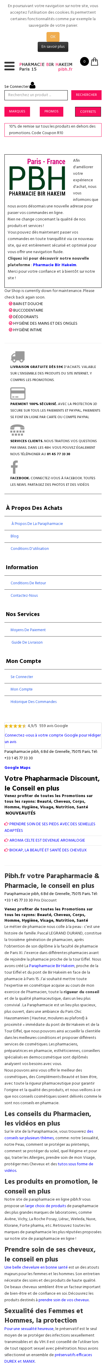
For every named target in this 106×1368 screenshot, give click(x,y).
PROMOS (51, 112)
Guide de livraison (27, 642)
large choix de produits (46, 1206)
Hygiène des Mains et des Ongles (45, 323)
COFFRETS (88, 112)
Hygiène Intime (27, 330)
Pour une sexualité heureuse (29, 1329)
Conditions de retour (28, 583)
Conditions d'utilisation (30, 549)
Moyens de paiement (28, 630)
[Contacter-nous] (17, 435)
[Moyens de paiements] (17, 398)
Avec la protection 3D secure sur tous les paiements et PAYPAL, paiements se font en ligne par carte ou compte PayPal (55, 410)
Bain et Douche (28, 304)
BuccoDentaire (28, 310)
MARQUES (17, 112)
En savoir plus (53, 46)
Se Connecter (16, 86)
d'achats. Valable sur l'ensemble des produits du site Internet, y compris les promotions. (53, 373)
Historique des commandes (34, 702)
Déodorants (25, 317)
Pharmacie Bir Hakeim (54, 265)
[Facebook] (14, 472)
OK (53, 37)
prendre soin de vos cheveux (64, 1300)
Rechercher (86, 95)
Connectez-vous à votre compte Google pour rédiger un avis (53, 738)
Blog (15, 536)
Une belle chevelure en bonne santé (36, 1267)
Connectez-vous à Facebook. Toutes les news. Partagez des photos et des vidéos (52, 481)
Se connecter (22, 677)
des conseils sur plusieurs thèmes (48, 1135)
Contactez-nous (24, 596)
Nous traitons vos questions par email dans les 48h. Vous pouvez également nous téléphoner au (53, 447)
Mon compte (22, 689)
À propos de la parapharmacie (37, 524)
